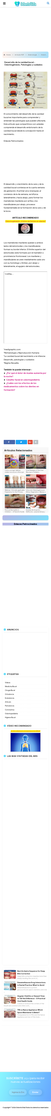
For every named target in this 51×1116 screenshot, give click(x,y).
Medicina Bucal (11, 686)
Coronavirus (9, 710)
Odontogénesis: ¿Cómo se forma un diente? (25, 221)
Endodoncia (9, 698)
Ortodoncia (9, 694)
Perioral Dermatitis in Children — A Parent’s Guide (14, 511)
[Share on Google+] (30, 442)
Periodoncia (9, 706)
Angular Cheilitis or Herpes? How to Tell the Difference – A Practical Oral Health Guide (31, 998)
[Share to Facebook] (9, 442)
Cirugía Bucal (10, 690)
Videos (7, 683)
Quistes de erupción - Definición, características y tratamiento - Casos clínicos (35, 512)
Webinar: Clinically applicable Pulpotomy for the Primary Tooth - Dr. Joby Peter (15, 492)
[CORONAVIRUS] (25, 742)
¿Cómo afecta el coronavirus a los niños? (25, 731)
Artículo (8, 702)
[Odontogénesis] (25, 228)
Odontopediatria (11, 714)
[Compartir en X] (21, 442)
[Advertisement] (25, 28)
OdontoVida (20, 1107)
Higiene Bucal (10, 717)
